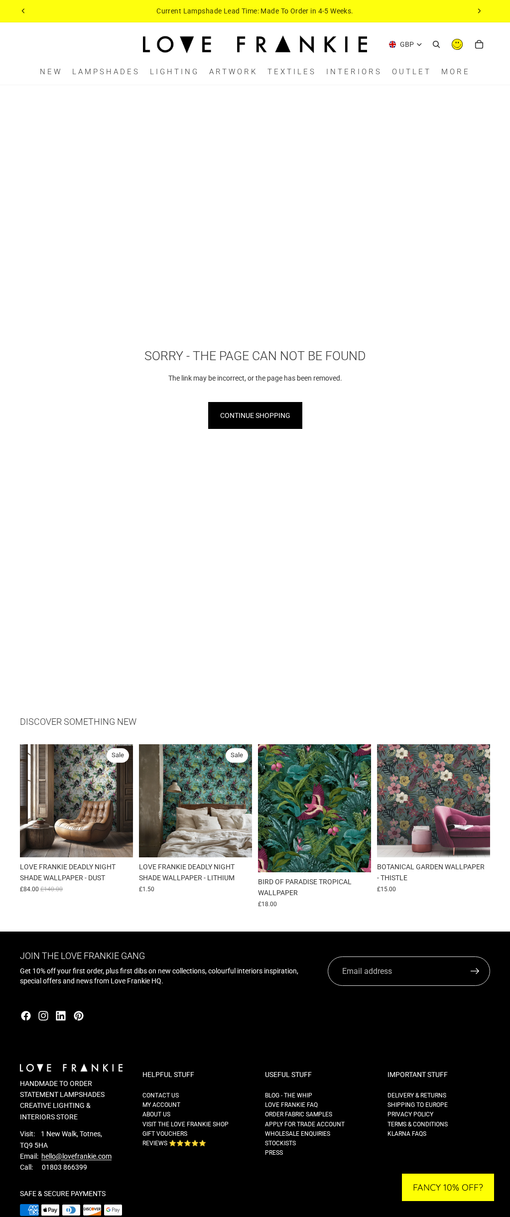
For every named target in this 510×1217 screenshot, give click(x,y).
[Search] (436, 44)
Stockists (280, 1143)
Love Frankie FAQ (291, 1104)
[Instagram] (43, 1016)
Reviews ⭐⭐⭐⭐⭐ (174, 1143)
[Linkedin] (61, 1016)
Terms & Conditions (417, 1124)
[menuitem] (455, 72)
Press (274, 1152)
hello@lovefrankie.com (76, 1156)
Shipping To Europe (417, 1104)
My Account (161, 1104)
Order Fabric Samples (298, 1114)
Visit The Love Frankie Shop (185, 1124)
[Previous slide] (23, 11)
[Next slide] (479, 11)
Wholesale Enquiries (297, 1133)
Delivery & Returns (416, 1095)
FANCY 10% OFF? (448, 1187)
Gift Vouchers (164, 1133)
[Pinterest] (79, 1016)
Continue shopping (255, 415)
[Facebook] (26, 1016)
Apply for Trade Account (305, 1124)
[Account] (457, 44)
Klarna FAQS (406, 1133)
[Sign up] (475, 971)
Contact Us (160, 1095)
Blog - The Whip (288, 1095)
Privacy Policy (410, 1114)
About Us (156, 1114)
